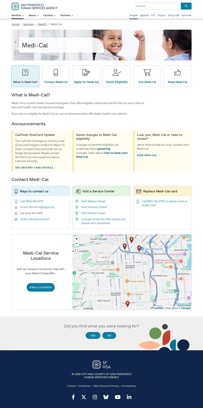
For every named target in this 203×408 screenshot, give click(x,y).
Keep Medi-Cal (147, 155)
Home (15, 24)
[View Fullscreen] (76, 250)
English (134, 15)
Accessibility (129, 386)
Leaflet (158, 308)
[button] (139, 248)
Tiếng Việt (174, 15)
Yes (93, 335)
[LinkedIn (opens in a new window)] (129, 398)
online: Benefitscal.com (35, 219)
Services (28, 24)
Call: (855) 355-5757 (31, 201)
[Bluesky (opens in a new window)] (105, 398)
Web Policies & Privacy (106, 386)
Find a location (41, 287)
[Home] (34, 6)
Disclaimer (85, 386)
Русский (186, 15)
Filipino (161, 15)
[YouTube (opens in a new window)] (118, 398)
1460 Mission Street (93, 201)
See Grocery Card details (34, 167)
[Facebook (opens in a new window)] (73, 398)
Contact (71, 386)
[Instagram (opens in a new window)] (95, 398)
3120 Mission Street (93, 213)
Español (144, 15)
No (109, 335)
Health (42, 24)
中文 (153, 15)
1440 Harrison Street (94, 207)
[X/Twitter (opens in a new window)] (83, 398)
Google (186, 308)
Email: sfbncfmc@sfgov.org (37, 207)
